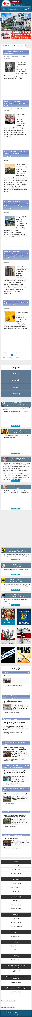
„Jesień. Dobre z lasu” (10, 826)
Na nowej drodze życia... (10, 437)
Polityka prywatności (8, 1007)
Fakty (13, 46)
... (22, 353)
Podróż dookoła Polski (10, 803)
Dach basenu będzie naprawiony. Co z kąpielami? (16, 571)
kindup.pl (16, 1014)
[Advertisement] (16, 529)
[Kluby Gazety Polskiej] (8, 636)
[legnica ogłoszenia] (24, 617)
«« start (5, 353)
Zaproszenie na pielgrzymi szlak (12, 848)
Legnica (16, 367)
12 (22, 355)
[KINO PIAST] (24, 655)
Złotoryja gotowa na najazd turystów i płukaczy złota (17, 556)
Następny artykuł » (8, 357)
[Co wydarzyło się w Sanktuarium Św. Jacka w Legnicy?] (8, 617)
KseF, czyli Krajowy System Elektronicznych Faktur (16, 492)
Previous (3, 22)
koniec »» (18, 357)
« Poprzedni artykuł (15, 353)
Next (28, 22)
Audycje (16, 668)
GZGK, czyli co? (8, 603)
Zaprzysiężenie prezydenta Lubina (13, 685)
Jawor (16, 386)
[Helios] (8, 655)
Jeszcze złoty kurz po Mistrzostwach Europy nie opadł (17, 554)
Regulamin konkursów (8, 1001)
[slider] (16, 22)
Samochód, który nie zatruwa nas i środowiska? (13, 733)
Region (16, 393)
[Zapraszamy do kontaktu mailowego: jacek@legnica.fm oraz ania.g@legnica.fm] (16, 35)
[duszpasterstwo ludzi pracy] (24, 636)
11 (18, 355)
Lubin (16, 373)
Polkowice (16, 380)
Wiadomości (6, 46)
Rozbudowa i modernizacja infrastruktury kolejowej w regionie (15, 760)
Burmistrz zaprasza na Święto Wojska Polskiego (16, 569)
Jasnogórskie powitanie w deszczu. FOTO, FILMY (16, 435)
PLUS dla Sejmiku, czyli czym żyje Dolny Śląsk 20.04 (17, 584)
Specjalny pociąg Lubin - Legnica (13, 784)
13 (25, 355)
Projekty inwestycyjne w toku (11, 713)
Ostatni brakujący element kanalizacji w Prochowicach (17, 411)
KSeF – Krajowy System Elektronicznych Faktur (15, 491)
